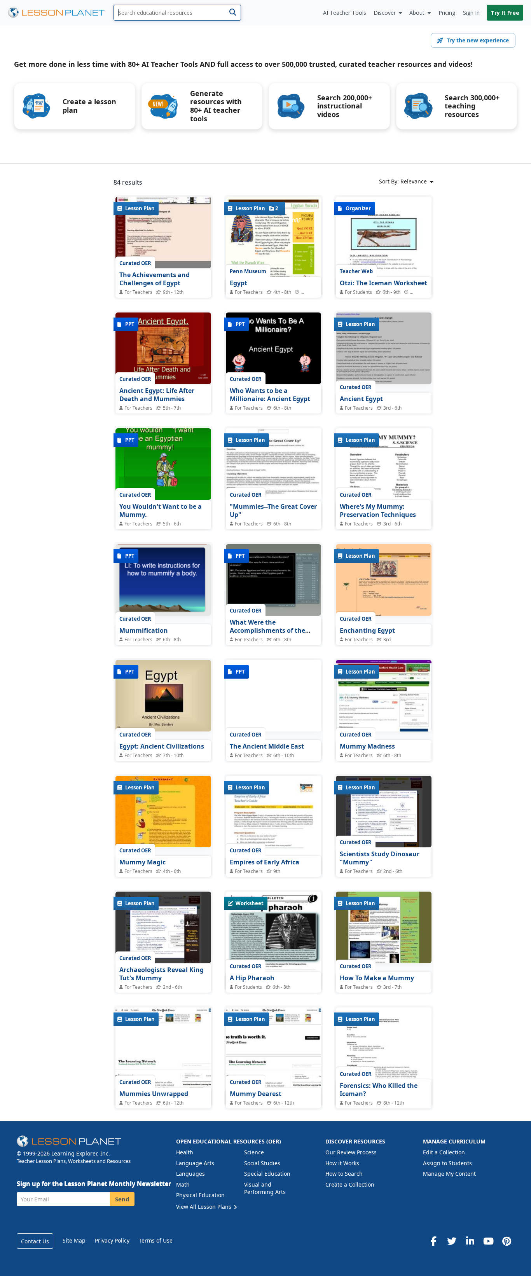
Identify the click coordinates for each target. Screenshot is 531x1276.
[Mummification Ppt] (163, 580)
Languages (190, 1173)
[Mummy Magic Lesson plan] (163, 811)
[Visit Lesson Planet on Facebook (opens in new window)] (433, 1241)
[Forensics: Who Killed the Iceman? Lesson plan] (383, 1069)
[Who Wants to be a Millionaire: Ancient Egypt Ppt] (273, 348)
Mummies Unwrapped (153, 1093)
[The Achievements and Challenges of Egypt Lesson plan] (163, 232)
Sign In (471, 12)
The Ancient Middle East (267, 746)
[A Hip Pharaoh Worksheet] (273, 959)
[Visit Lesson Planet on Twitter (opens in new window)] (451, 1241)
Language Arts (195, 1163)
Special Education (267, 1173)
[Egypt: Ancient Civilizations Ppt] (163, 695)
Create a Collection (349, 1184)
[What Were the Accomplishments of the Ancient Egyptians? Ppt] (273, 580)
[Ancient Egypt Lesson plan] (383, 348)
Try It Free (505, 12)
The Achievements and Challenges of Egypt (154, 279)
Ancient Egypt (361, 398)
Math (183, 1184)
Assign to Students (447, 1163)
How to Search (344, 1173)
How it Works (342, 1163)
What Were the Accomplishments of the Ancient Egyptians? (267, 630)
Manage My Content (449, 1173)
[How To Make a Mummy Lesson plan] (383, 927)
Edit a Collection (444, 1152)
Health (184, 1152)
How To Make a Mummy (377, 978)
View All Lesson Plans (204, 1206)
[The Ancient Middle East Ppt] (273, 695)
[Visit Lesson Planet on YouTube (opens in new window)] (488, 1241)
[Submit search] (232, 13)
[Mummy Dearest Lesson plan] (273, 1068)
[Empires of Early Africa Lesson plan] (273, 837)
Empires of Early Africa (264, 862)
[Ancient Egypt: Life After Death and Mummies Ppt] (163, 348)
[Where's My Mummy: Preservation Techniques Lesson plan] (383, 490)
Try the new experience (478, 40)
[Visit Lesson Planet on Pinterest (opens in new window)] (506, 1241)
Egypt (238, 283)
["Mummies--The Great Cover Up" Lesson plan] (273, 464)
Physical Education (200, 1195)
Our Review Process (351, 1152)
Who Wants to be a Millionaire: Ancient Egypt (270, 394)
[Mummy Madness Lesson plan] (383, 695)
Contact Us (35, 1241)
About (416, 12)
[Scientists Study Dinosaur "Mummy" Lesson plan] (383, 811)
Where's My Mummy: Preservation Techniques (378, 510)
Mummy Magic (142, 862)
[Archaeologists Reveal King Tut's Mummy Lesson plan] (163, 927)
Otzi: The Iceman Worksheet (383, 283)
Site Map (74, 1240)
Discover (385, 12)
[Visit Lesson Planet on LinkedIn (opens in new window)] (470, 1241)
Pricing (446, 12)
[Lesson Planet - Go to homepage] (61, 12)
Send (122, 1199)
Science (254, 1152)
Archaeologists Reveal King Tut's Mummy (161, 974)
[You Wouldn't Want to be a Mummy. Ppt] (163, 464)
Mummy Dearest (255, 1093)
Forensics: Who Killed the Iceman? (378, 1089)
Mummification (143, 630)
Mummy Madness (367, 746)
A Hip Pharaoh (252, 978)
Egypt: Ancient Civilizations (161, 746)
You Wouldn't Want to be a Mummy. (160, 510)
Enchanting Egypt (367, 630)
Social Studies (262, 1163)
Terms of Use (156, 1240)
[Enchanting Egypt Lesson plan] (383, 580)
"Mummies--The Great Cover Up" (273, 510)
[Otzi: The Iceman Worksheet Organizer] (383, 264)
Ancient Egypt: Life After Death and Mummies (156, 394)
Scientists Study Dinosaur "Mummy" (379, 858)
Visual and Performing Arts (265, 1188)
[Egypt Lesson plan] (273, 258)
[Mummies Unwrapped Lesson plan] (163, 1068)
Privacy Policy (112, 1240)
